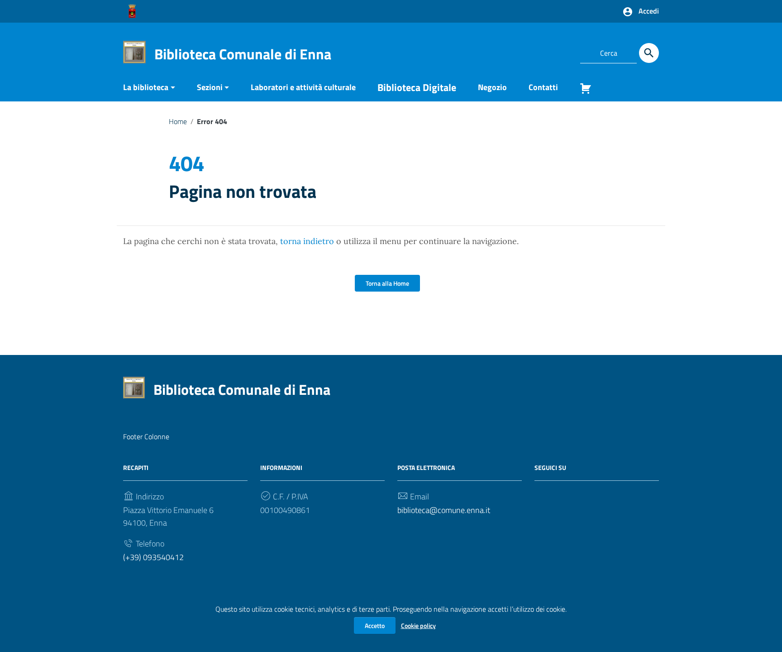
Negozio (492, 87)
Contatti (543, 87)
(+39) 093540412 (153, 557)
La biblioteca (145, 87)
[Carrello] (582, 90)
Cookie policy (418, 625)
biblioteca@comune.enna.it (443, 510)
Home (178, 121)
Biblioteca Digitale (416, 87)
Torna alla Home (387, 283)
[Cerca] (649, 53)
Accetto (375, 625)
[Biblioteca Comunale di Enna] (134, 51)
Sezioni (210, 87)
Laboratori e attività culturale (303, 87)
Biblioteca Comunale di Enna (242, 54)
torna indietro (307, 241)
